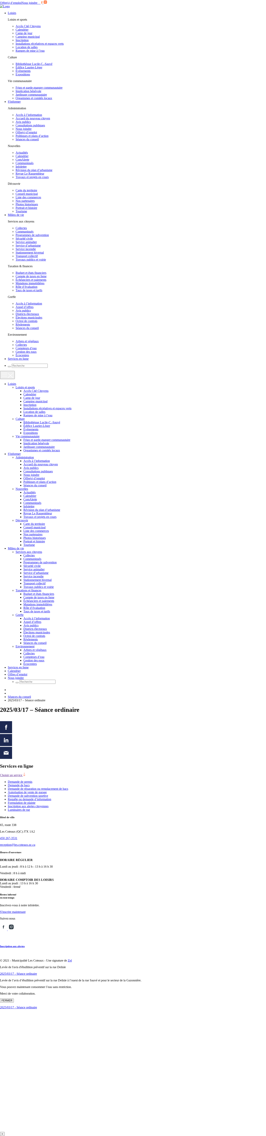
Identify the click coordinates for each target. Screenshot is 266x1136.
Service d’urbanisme (28, 245)
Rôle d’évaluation (26, 286)
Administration (25, 457)
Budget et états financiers (31, 272)
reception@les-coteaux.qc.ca (17, 844)
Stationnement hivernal (30, 252)
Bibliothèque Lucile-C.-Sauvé (34, 64)
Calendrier (22, 29)
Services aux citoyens (29, 552)
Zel (70, 960)
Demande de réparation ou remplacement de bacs (38, 788)
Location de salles (27, 47)
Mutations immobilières (30, 283)
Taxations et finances (28, 590)
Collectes (21, 228)
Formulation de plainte (21, 802)
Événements (23, 71)
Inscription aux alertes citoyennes (28, 806)
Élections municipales (29, 317)
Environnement (25, 646)
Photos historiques (27, 204)
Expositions (23, 74)
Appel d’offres (24, 307)
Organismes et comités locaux (34, 98)
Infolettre (21, 166)
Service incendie (26, 249)
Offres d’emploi (17, 674)
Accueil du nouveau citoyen (33, 118)
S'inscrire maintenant (13, 912)
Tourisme (21, 211)
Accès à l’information (29, 114)
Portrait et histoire (26, 207)
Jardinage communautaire (31, 94)
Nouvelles (22, 488)
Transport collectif (27, 256)
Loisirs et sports (25, 387)
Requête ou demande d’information (29, 799)
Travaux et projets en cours (32, 177)
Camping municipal (28, 36)
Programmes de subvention (32, 235)
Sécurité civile (24, 238)
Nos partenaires (25, 200)
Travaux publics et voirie (31, 259)
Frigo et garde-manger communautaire (39, 87)
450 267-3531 (8, 838)
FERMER (7, 1000)
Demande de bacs (19, 785)
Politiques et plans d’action (32, 136)
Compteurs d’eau (26, 348)
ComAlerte (22, 159)
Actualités (22, 152)
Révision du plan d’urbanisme (34, 170)
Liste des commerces (28, 197)
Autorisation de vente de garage (27, 792)
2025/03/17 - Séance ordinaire (18, 973)
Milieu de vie (16, 214)
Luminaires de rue (19, 809)
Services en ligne (18, 358)
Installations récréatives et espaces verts (40, 43)
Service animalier (26, 242)
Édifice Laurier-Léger (29, 67)
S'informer (14, 101)
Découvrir (22, 520)
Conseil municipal (27, 193)
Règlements (23, 324)
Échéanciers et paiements (31, 279)
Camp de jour (24, 33)
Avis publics (23, 121)
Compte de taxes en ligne (31, 276)
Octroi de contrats (26, 321)
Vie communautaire (28, 436)
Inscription (22, 40)
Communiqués (24, 163)
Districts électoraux (27, 314)
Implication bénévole (28, 91)
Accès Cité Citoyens (28, 26)
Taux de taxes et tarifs (29, 290)
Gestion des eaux (26, 351)
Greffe (20, 615)
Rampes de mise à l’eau (30, 50)
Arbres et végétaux (27, 341)
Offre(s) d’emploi (10, 2)
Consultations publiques (30, 125)
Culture (20, 418)
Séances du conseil (27, 139)
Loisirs (12, 13)
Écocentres (22, 355)
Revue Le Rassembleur (30, 173)
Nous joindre (29, 2)
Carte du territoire (26, 190)
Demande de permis (20, 781)
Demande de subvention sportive (28, 795)
